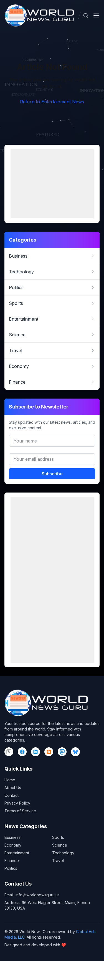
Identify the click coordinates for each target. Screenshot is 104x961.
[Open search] (85, 15)
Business (12, 837)
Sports (58, 837)
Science (59, 845)
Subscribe (52, 473)
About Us (12, 787)
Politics (10, 868)
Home (9, 779)
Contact (11, 795)
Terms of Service (20, 810)
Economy (12, 845)
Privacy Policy (17, 803)
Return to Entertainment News (52, 101)
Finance (11, 860)
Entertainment (16, 852)
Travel (58, 860)
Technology (63, 852)
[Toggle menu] (96, 15)
